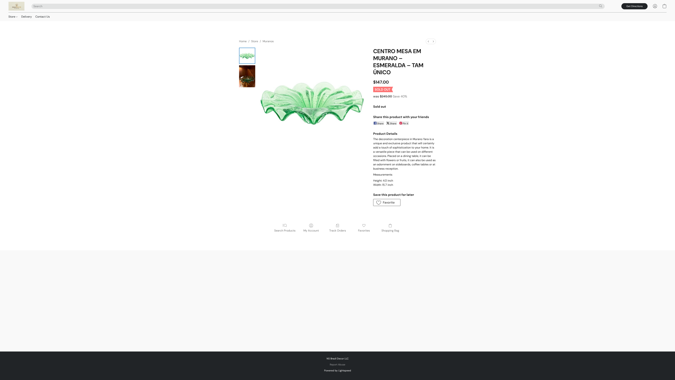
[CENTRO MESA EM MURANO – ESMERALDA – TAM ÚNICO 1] (247, 76)
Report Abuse (337, 364)
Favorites (364, 230)
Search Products (284, 230)
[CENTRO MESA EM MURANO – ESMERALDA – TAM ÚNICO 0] (247, 56)
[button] (16, 6)
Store (12, 16)
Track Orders (337, 230)
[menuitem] (428, 41)
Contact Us (42, 16)
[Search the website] (600, 6)
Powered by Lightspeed (337, 370)
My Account (311, 230)
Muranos (268, 41)
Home (243, 41)
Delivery (26, 16)
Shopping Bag (390, 230)
